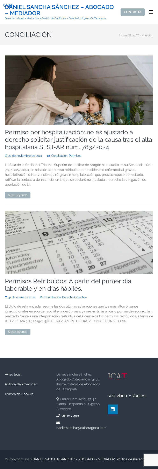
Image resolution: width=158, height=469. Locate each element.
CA (5, 5)
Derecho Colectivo (74, 297)
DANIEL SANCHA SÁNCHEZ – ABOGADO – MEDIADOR (59, 10)
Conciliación (59, 155)
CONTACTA (133, 12)
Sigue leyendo (17, 195)
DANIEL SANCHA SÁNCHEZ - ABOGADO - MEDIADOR (74, 459)
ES (10, 5)
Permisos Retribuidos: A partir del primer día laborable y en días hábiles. (68, 285)
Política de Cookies (19, 394)
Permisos (75, 155)
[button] (145, 455)
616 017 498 (70, 416)
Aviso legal (13, 374)
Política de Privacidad (21, 384)
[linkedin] (113, 409)
